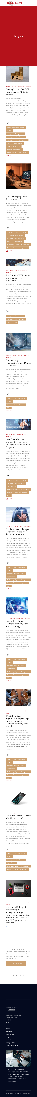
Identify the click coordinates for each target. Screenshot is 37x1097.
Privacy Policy (10, 1043)
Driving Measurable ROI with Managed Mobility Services (17, 92)
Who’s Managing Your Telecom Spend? (16, 198)
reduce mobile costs (13, 146)
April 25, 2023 (10, 711)
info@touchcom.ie (11, 1007)
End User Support (12, 232)
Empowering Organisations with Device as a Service (18, 363)
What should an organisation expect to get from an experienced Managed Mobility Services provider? (18, 721)
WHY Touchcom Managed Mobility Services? (18, 817)
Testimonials (10, 1034)
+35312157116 (11, 1010)
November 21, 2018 (11, 902)
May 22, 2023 (9, 526)
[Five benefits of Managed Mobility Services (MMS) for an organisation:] (18, 514)
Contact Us (9, 1040)
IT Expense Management (15, 134)
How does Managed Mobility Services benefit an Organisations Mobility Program (18, 443)
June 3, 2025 (9, 194)
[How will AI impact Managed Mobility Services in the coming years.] (17, 605)
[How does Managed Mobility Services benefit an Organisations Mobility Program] (18, 424)
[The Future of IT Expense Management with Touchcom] (18, 262)
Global (9, 131)
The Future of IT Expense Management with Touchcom (18, 278)
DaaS (8, 398)
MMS (8, 143)
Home (8, 1028)
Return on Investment (14, 149)
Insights (28, 86)
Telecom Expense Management (17, 152)
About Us (9, 1031)
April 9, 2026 (10, 86)
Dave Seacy (20, 86)
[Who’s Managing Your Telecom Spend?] (18, 176)
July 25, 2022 (9, 813)
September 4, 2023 (11, 355)
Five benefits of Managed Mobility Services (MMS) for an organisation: (18, 532)
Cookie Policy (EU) (12, 1045)
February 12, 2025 (11, 270)
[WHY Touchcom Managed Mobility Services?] (18, 798)
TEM (15, 322)
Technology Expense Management (18, 245)
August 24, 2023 (10, 434)
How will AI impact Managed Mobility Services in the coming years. (18, 624)
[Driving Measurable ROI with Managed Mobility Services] (17, 74)
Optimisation (18, 143)
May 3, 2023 (9, 618)
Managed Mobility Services (15, 137)
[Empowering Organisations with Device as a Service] (18, 342)
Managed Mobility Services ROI (17, 140)
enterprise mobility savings (15, 127)
